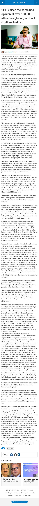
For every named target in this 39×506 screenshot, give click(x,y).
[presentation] (34, 475)
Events (33, 493)
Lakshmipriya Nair (11, 52)
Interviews (17, 493)
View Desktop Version (20, 502)
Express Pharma (19, 2)
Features (23, 490)
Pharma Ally (10, 448)
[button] (2, 2)
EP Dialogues (27, 495)
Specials (30, 490)
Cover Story (15, 490)
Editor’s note (25, 493)
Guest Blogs (8, 493)
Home (8, 490)
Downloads (17, 495)
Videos (10, 495)
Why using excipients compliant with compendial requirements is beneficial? (31, 483)
